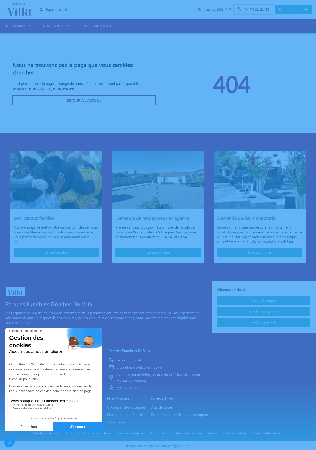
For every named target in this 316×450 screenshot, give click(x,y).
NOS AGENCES (53, 26)
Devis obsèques (263, 300)
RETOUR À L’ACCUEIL (84, 100)
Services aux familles (123, 421)
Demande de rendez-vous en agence (180, 414)
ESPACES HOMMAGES (97, 26)
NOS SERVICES (15, 26)
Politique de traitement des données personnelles (104, 433)
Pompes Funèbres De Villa (129, 350)
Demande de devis (294, 9)
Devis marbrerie (264, 322)
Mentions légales (46, 433)
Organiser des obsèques (126, 407)
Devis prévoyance (264, 311)
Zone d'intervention (267, 433)
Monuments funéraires (125, 414)
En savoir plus (56, 252)
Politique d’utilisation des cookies (176, 433)
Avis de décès (162, 407)
